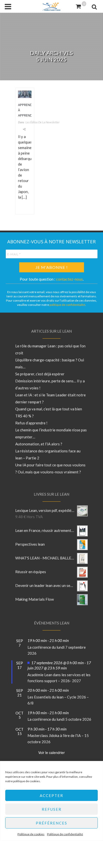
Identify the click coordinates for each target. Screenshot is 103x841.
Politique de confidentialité (65, 834)
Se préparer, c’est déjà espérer (39, 374)
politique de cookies (26, 781)
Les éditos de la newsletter (43, 122)
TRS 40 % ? (24, 416)
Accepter (51, 795)
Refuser (52, 809)
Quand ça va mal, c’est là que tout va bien (48, 409)
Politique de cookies (31, 834)
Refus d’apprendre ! (31, 423)
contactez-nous (69, 279)
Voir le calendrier (51, 752)
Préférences (51, 823)
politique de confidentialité (67, 305)
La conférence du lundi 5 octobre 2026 (59, 719)
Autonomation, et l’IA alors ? (38, 444)
